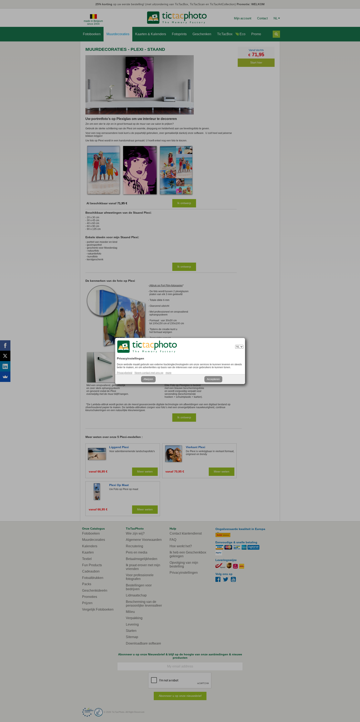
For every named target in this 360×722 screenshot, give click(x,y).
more (168, 372)
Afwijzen (148, 379)
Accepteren (213, 379)
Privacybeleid (124, 372)
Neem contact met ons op (149, 372)
